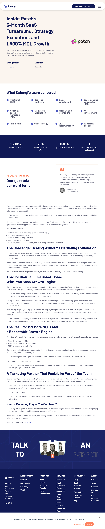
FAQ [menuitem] (75, 501)
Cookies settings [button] (79, 524)
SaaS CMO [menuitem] (60, 491)
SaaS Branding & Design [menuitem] (60, 485)
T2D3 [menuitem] (22, 490)
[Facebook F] (12, 503)
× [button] (100, 516)
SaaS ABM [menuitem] (60, 480)
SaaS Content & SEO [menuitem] (59, 496)
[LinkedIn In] (6, 503)
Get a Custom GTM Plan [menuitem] (95, 498)
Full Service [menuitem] (25, 483)
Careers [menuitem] (94, 487)
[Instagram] (9, 503)
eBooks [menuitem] (77, 489)
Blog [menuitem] (76, 480)
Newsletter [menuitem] (78, 492)
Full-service (11, 67)
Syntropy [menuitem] (24, 487)
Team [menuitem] (93, 483)
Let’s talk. (27, 422)
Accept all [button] (89, 524)
